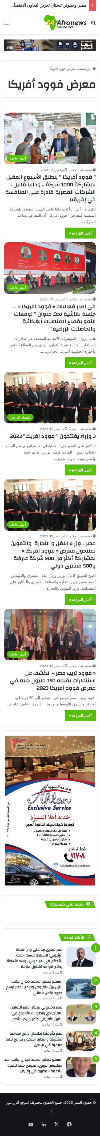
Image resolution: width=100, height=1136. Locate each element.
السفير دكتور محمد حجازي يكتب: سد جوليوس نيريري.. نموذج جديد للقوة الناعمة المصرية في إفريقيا (33, 1065)
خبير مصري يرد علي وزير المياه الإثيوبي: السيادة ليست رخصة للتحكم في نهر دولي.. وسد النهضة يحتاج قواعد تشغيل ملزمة (34, 958)
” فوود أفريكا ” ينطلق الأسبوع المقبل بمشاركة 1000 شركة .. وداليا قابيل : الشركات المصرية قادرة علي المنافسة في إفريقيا (50, 188)
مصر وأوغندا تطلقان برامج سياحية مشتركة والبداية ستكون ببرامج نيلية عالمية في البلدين (34, 1039)
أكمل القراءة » (80, 233)
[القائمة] (6, 25)
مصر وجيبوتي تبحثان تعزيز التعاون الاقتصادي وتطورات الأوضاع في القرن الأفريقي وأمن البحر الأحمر (36, 1013)
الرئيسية (86, 68)
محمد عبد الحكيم (80, 170)
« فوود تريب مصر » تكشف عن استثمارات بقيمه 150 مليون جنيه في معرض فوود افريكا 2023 (53, 680)
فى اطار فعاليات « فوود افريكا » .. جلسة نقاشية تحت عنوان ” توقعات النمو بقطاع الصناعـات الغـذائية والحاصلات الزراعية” (54, 317)
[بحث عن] (93, 25)
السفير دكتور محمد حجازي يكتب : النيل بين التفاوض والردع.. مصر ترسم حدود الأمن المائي (34, 987)
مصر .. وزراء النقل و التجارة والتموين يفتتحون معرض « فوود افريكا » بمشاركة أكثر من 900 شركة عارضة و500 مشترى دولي (53, 554)
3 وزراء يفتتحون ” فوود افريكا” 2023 (53, 436)
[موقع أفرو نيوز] (65, 22)
